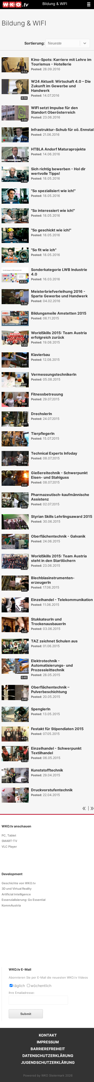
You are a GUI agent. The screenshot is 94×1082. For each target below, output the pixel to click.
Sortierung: (34, 43)
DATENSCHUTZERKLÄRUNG (47, 1055)
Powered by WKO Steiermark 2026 (48, 1075)
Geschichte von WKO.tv (19, 883)
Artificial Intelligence (16, 894)
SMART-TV (9, 841)
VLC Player (9, 846)
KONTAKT (48, 1035)
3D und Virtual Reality (16, 888)
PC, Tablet (9, 835)
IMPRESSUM (48, 1042)
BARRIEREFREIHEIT (48, 1049)
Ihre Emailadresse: (22, 992)
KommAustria (11, 905)
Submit (25, 1014)
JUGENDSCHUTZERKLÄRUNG (48, 1062)
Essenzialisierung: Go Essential (23, 900)
